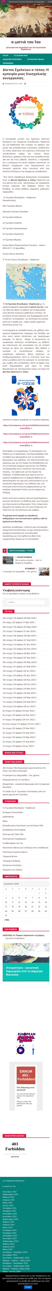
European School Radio (13, 812)
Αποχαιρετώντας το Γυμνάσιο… (17, 779)
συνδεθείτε (34, 593)
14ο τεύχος (8, 688)
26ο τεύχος (8, 635)
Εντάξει (28, 1287)
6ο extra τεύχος (10, 724)
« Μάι (6, 920)
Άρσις (5, 821)
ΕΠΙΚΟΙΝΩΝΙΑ (8, 63)
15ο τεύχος (8, 684)
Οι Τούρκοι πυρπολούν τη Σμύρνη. (29, 935)
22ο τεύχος (8, 653)
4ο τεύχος (7, 733)
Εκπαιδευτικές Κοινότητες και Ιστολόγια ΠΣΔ (23, 825)
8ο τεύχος (7, 715)
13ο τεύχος (8, 693)
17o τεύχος (7, 675)
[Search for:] (26, 602)
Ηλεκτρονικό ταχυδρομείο (14, 839)
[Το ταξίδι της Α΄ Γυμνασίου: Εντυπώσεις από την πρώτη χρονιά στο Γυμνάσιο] (26, 953)
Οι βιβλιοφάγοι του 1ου (13, 843)
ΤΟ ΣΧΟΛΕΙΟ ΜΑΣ (21, 55)
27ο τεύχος (8, 631)
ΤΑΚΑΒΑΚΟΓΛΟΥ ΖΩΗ (13, 84)
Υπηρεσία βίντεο (10, 856)
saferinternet (8, 817)
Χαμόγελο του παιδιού (12, 870)
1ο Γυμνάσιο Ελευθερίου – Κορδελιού (19, 808)
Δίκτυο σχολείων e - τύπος (21, 551)
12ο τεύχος (8, 697)
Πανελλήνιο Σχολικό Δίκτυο (15, 852)
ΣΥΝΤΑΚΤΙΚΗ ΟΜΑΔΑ (35, 59)
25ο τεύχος (8, 640)
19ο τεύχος (8, 666)
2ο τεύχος (7, 742)
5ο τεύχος (7, 728)
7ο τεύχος (7, 719)
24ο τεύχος (8, 644)
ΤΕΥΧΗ (5, 55)
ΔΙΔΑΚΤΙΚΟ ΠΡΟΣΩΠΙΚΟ (12, 59)
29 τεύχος (7, 622)
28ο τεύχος (8, 627)
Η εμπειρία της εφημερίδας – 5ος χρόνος (21, 775)
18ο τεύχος (8, 671)
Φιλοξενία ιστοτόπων (12, 865)
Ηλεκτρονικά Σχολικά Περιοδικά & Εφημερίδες (26, 2)
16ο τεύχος (8, 680)
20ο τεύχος (8, 662)
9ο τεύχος (7, 711)
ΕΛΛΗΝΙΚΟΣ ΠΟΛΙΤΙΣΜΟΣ (14, 830)
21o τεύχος (8, 658)
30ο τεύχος (8, 618)
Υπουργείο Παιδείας (11, 861)
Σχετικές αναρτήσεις (15, 938)
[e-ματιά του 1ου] (26, 36)
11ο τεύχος (7, 702)
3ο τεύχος (7, 737)
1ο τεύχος (7, 746)
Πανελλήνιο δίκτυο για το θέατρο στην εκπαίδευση (25, 847)
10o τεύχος (8, 706)
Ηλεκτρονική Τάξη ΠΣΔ (13, 834)
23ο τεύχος (8, 649)
